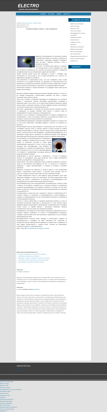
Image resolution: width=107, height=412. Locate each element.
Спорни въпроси (74, 39)
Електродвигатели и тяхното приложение (10, 389)
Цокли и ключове (74, 26)
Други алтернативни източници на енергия (36, 228)
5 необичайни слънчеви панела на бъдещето (28, 256)
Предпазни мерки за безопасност (79, 56)
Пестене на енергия (75, 30)
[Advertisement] (42, 41)
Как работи (73, 44)
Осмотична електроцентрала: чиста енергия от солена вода (32, 254)
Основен (43, 14)
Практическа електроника (77, 23)
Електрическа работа (75, 37)
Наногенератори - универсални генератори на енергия (31, 262)
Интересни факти (37, 23)
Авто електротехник (75, 54)
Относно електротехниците (77, 58)
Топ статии (51, 14)
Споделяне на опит (75, 42)
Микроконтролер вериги (76, 49)
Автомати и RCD (74, 28)
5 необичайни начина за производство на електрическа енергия (33, 260)
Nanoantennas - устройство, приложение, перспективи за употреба (34, 258)
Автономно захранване (76, 51)
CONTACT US (66, 14)
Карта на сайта (20, 370)
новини (59, 14)
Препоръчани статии (27, 23)
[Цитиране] (26, 271)
